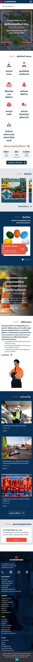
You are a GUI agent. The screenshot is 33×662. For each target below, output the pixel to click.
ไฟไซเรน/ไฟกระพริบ (6, 631)
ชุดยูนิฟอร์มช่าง (5, 604)
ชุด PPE (3, 642)
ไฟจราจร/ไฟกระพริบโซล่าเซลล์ (8, 633)
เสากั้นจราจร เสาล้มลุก (6, 625)
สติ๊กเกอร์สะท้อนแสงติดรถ (7, 650)
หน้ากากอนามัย (5, 640)
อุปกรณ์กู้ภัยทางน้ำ (5, 646)
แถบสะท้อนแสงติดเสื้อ (6, 648)
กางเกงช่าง (4, 610)
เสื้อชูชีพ (3, 644)
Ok (17, 659)
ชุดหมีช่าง (3, 608)
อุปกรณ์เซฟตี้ (4, 587)
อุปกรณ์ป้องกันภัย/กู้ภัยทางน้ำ (8, 589)
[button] (30, 190)
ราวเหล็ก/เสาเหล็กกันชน (7, 602)
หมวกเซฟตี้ (4, 619)
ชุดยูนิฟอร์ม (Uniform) (7, 581)
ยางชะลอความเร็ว (5, 629)
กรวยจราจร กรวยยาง (6, 598)
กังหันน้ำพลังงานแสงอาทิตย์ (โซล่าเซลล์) (11, 591)
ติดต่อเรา (16, 540)
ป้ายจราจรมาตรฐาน (6, 627)
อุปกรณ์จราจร (4, 579)
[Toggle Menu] (30, 1)
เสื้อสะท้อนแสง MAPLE (7, 583)
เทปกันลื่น (3, 623)
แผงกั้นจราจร (4, 600)
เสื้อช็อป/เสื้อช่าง (5, 606)
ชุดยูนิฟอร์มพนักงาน (6, 612)
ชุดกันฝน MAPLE (5, 585)
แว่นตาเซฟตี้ (4, 621)
